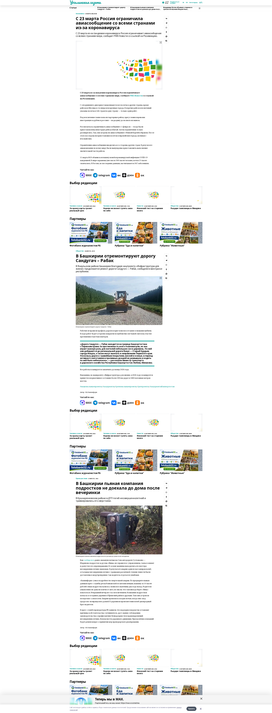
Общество (80, 251)
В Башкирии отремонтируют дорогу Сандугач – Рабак (111, 8)
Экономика (80, 14)
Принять (191, 709)
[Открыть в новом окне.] (86, 175)
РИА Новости (136, 95)
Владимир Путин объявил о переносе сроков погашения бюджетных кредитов (177, 8)
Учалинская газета (85, 2)
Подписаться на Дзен (174, 2)
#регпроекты (143, 386)
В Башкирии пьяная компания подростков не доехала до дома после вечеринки (145, 8)
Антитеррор (193, 2)
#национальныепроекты (91, 386)
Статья (73, 8)
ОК (187, 2)
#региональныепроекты (126, 386)
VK (183, 2)
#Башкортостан (162, 386)
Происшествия (81, 478)
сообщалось (89, 560)
